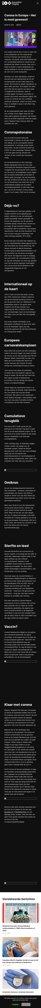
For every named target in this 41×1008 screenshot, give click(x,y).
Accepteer (15, 1004)
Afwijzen (26, 1004)
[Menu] (38, 3)
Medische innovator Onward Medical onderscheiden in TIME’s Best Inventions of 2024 (18, 928)
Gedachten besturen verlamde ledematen (18, 992)
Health (18, 25)
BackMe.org (8, 812)
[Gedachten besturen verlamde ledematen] (20, 979)
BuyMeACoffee (20, 812)
